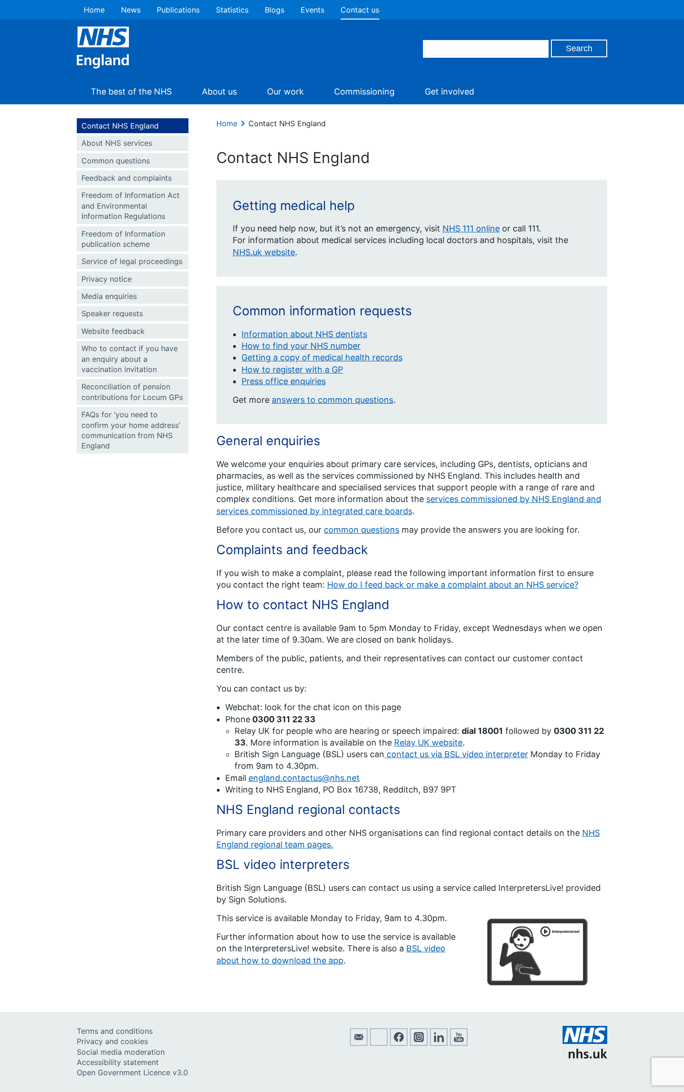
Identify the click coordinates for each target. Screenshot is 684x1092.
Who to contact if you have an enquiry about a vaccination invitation (129, 359)
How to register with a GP (292, 369)
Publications (178, 9)
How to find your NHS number (301, 346)
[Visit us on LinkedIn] (439, 1043)
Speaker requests (112, 313)
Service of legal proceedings (131, 261)
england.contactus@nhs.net (304, 778)
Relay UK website (428, 742)
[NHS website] (585, 1055)
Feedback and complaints (126, 178)
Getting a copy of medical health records (321, 357)
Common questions (115, 160)
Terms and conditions (115, 1031)
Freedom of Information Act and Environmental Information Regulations (130, 205)
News (131, 9)
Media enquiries (109, 296)
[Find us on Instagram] (419, 1043)
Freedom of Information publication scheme (123, 239)
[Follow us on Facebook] (399, 1043)
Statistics (232, 9)
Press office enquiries (283, 381)
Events (312, 9)
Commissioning (364, 91)
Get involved (449, 91)
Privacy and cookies (112, 1041)
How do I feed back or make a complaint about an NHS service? (452, 585)
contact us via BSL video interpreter (456, 754)
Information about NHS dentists (304, 334)
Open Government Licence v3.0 (132, 1072)
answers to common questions (332, 400)
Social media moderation (121, 1052)
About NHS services (116, 143)
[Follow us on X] (379, 1043)
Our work (285, 91)
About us (219, 91)
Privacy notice (106, 279)
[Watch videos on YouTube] (459, 1043)
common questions (361, 530)
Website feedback (113, 331)
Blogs (274, 9)
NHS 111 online (471, 228)
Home (94, 9)
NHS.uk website (264, 252)
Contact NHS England (120, 125)
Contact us (360, 9)
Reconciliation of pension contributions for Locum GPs (132, 391)
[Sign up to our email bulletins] (359, 1043)
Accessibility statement (118, 1062)
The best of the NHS (131, 91)
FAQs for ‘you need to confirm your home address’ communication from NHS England (130, 430)
